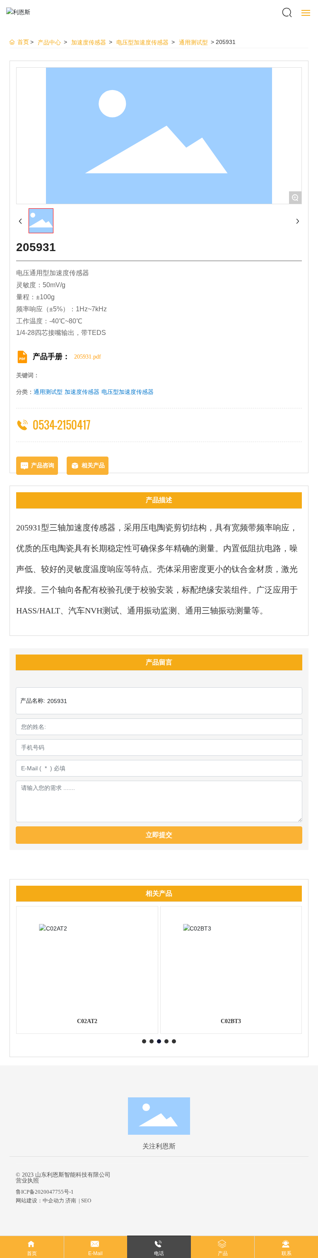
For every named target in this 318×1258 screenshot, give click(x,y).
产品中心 (49, 42)
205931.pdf (87, 357)
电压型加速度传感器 (142, 42)
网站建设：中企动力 (40, 1200)
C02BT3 (231, 1021)
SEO (86, 1200)
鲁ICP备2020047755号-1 (45, 1192)
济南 (70, 1200)
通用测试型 (193, 42)
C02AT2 (87, 1021)
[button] (144, 1041)
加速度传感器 (88, 42)
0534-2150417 (61, 425)
